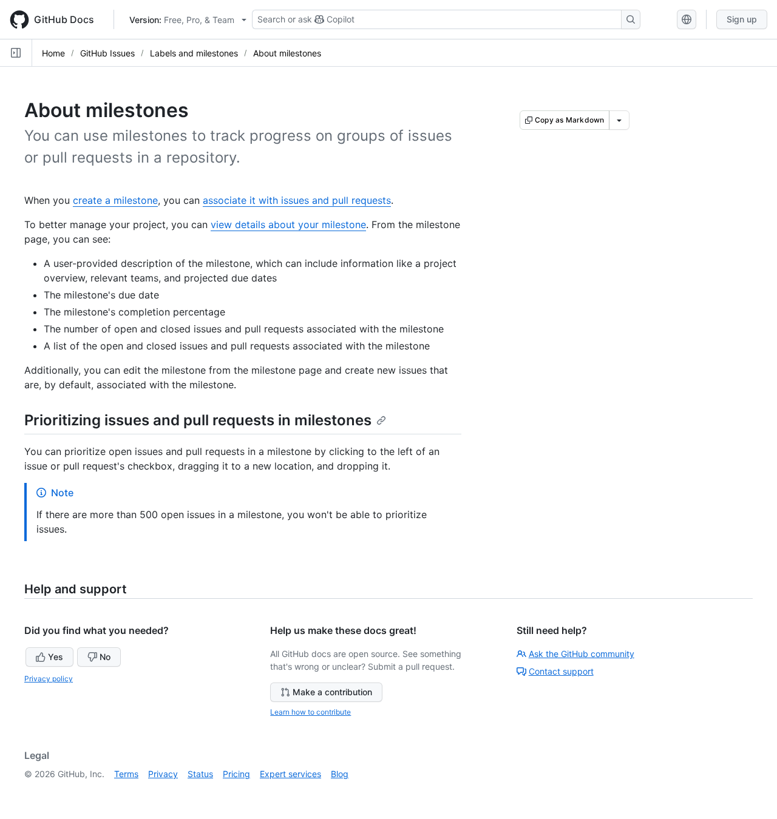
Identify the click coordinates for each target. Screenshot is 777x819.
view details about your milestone (288, 224)
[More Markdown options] (619, 120)
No (105, 657)
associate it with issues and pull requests (297, 200)
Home (53, 53)
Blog (339, 774)
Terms (126, 774)
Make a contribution (332, 692)
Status (200, 774)
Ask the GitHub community (581, 654)
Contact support (561, 671)
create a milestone (115, 200)
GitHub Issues (107, 53)
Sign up (742, 19)
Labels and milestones (194, 53)
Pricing (236, 774)
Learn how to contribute (310, 711)
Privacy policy (48, 678)
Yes (55, 657)
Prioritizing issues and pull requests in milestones (198, 420)
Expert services (290, 774)
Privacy (163, 774)
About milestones (287, 53)
